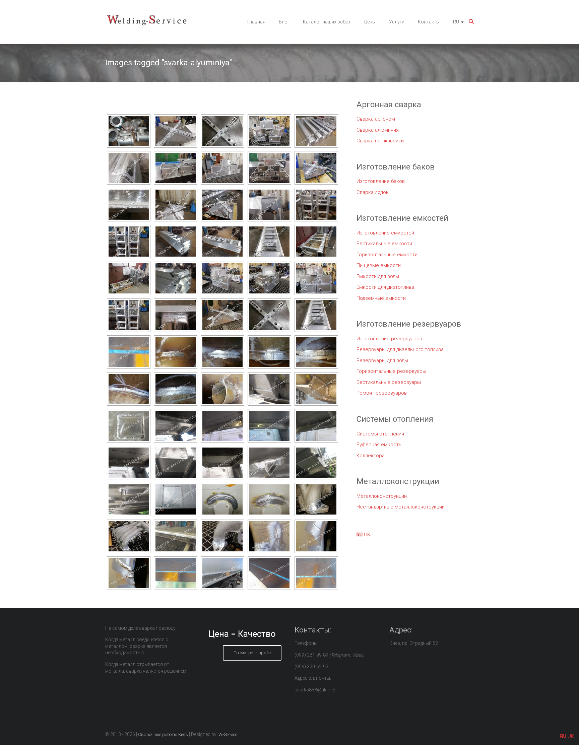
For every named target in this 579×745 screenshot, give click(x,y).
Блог (284, 21)
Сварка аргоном (376, 119)
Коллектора (371, 456)
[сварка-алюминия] (129, 352)
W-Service (227, 734)
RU (456, 21)
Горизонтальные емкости (387, 255)
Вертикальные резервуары (389, 382)
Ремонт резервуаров (382, 393)
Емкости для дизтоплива (385, 287)
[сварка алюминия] (175, 131)
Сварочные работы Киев (163, 734)
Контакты (429, 21)
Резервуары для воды (382, 360)
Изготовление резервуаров (389, 339)
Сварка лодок (373, 192)
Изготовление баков (381, 181)
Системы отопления (380, 434)
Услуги (396, 21)
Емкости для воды (378, 276)
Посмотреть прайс (252, 652)
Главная (256, 21)
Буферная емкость (379, 445)
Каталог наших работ (327, 21)
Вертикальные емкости (384, 244)
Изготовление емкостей (385, 233)
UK (367, 535)
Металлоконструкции (382, 496)
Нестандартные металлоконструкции (401, 507)
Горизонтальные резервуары (391, 371)
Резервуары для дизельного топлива (400, 349)
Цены (370, 21)
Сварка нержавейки (380, 141)
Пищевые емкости (379, 265)
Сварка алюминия (378, 130)
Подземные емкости (381, 298)
